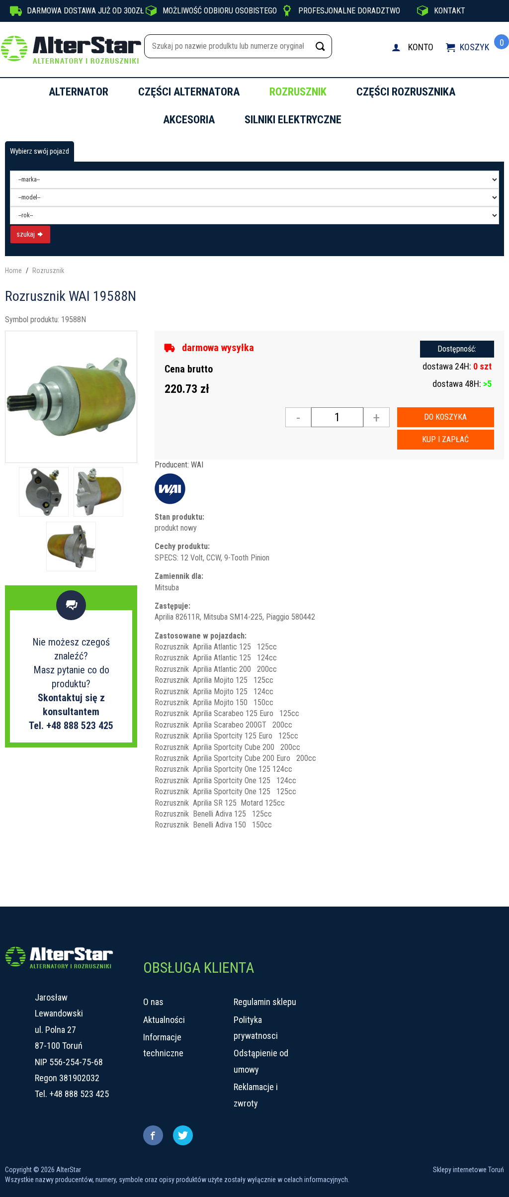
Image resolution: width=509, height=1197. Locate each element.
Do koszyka (445, 417)
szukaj (26, 234)
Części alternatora (189, 92)
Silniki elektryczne (293, 119)
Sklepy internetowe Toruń (468, 1170)
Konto (420, 47)
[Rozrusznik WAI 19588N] (71, 396)
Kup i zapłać (445, 439)
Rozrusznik (298, 92)
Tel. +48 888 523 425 (71, 726)
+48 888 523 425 (79, 1094)
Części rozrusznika (405, 92)
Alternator (78, 92)
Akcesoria (189, 119)
